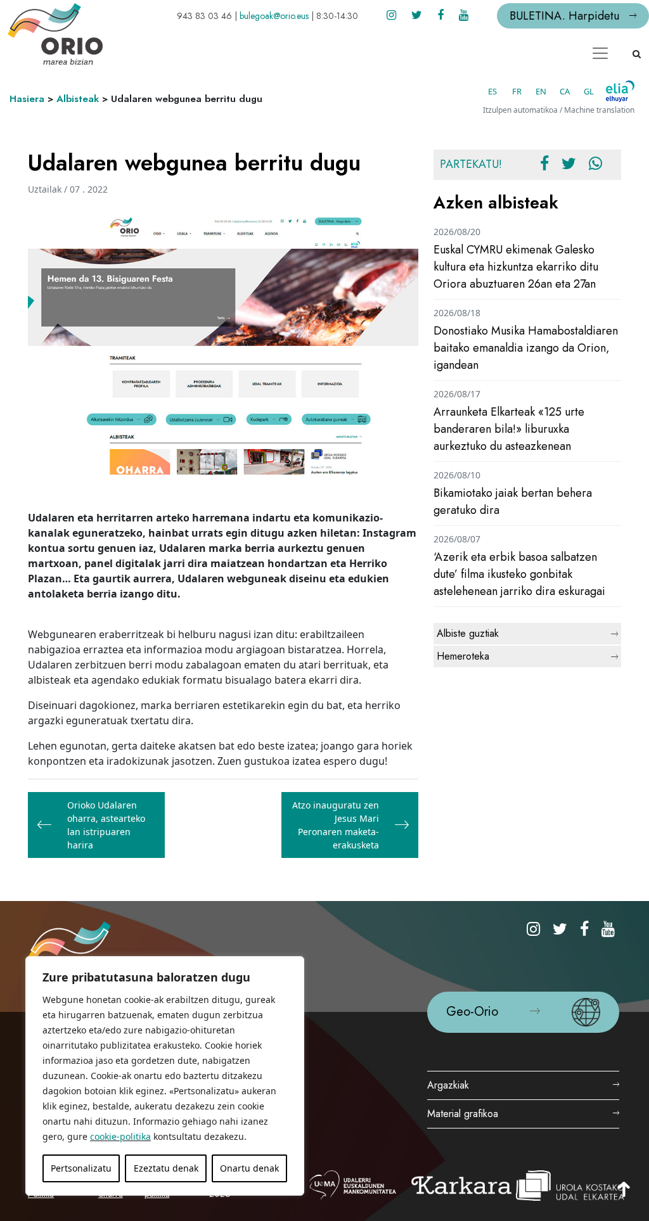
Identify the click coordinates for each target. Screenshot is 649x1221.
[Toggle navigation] (600, 53)
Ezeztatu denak (166, 1168)
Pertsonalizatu (81, 1168)
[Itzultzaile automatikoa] (620, 91)
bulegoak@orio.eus (274, 16)
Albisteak (77, 99)
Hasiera (27, 99)
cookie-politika (120, 1136)
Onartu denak (249, 1168)
